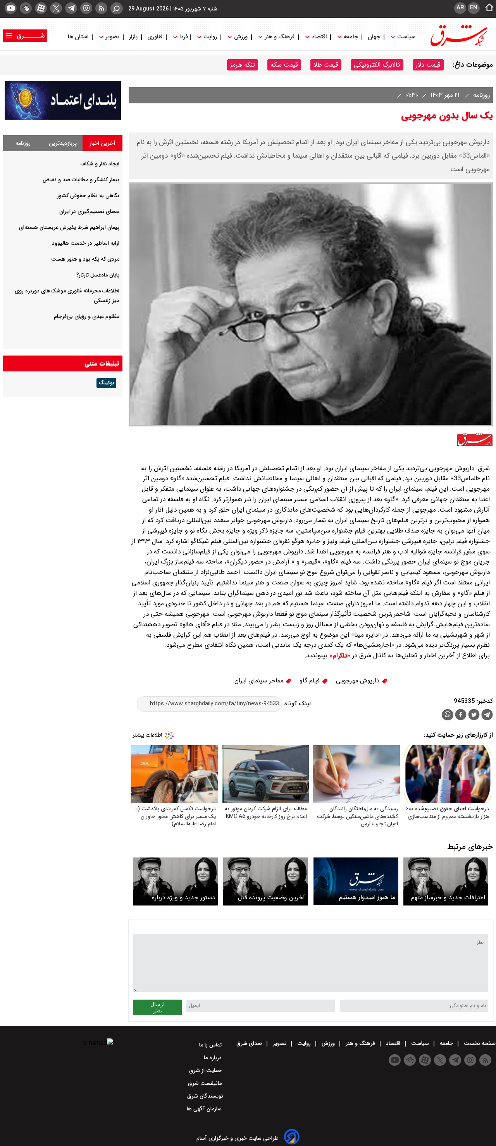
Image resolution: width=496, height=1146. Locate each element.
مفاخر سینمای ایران (259, 681)
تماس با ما (211, 1045)
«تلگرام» (338, 655)
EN (473, 7)
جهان (374, 37)
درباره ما (213, 1057)
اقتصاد (319, 37)
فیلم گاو (311, 681)
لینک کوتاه (296, 703)
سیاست (406, 37)
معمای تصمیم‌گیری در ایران (89, 211)
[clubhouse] (26, 8)
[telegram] (71, 8)
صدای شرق (250, 1043)
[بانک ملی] (63, 118)
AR (460, 7)
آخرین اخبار (102, 143)
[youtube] (11, 8)
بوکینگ (106, 383)
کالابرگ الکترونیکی (377, 65)
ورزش (240, 37)
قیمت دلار (428, 65)
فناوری (155, 37)
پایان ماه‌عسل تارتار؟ (97, 275)
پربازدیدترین (63, 143)
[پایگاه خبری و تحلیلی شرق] (458, 45)
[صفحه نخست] (487, 8)
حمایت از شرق (206, 1070)
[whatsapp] (447, 714)
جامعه (351, 37)
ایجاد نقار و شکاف (99, 164)
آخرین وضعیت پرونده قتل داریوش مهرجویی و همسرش (268, 897)
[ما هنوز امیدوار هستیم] (355, 881)
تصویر (112, 37)
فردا (183, 37)
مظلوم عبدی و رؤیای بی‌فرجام (86, 316)
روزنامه (480, 95)
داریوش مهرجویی (358, 681)
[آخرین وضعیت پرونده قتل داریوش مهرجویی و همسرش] (265, 881)
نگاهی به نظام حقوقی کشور (88, 195)
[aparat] (41, 8)
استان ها (79, 37)
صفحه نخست (479, 1043)
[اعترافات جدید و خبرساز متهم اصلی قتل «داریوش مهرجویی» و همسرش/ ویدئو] (445, 881)
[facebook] (461, 715)
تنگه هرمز (242, 65)
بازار (133, 37)
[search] (116, 8)
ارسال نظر (157, 1007)
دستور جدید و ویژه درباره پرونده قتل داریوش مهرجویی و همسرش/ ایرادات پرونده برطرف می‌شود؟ (176, 897)
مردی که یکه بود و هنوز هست (85, 259)
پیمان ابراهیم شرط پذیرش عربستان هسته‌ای (69, 227)
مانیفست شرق (205, 1083)
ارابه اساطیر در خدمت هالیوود (85, 243)
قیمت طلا (325, 65)
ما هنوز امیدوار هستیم (367, 897)
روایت (210, 37)
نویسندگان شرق (205, 1096)
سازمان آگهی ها (205, 1109)
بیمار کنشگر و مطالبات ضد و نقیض (81, 179)
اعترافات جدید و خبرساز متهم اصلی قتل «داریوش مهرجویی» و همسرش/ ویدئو (447, 897)
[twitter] (56, 8)
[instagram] (86, 8)
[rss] (101, 8)
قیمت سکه (284, 65)
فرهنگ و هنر (279, 37)
